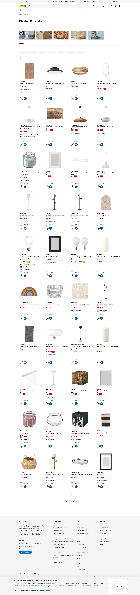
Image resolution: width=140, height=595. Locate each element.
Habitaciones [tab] (35, 10)
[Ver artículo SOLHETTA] (82, 244)
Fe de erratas (56, 560)
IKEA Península (79, 561)
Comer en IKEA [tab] (100, 10)
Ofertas (20, 14)
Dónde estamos (80, 527)
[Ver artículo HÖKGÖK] (31, 160)
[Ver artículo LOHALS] (31, 71)
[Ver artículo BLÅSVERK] (108, 114)
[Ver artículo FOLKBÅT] (82, 202)
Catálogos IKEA (80, 536)
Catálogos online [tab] (45, 10)
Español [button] (117, 1)
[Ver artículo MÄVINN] (108, 419)
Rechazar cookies (118, 591)
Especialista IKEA (103, 533)
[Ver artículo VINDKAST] (57, 378)
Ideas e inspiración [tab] (65, 10)
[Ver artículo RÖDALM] (108, 461)
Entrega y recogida (103, 527)
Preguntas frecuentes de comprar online (63, 541)
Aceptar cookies (117, 581)
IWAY (77, 566)
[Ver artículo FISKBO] (57, 160)
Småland (101, 544)
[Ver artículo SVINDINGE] (108, 202)
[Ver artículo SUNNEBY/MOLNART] (82, 334)
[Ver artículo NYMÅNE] (31, 114)
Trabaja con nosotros (81, 530)
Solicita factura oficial (58, 533)
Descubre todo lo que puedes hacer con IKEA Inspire (31, 530)
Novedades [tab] (55, 10)
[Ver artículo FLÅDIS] (31, 461)
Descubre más (22, 548)
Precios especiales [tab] (77, 10)
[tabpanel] (70, 276)
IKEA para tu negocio (57, 1)
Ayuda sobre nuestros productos (61, 536)
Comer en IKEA (66, 1)
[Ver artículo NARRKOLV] (82, 114)
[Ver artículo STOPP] (31, 378)
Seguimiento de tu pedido (59, 527)
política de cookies (44, 590)
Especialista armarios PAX (105, 536)
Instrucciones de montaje (59, 550)
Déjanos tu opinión (58, 562)
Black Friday (79, 564)
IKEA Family (50, 1)
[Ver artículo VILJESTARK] (57, 419)
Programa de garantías (58, 547)
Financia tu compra (104, 541)
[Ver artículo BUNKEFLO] (108, 160)
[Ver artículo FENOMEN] (108, 244)
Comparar (25, 95)
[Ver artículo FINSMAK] (57, 291)
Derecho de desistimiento (59, 544)
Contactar (93, 1)
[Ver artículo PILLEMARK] (31, 291)
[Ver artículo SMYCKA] (57, 461)
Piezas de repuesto (58, 552)
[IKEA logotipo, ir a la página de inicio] (22, 6)
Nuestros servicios (103, 525)
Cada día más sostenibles (82, 550)
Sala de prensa (79, 558)
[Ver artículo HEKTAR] (57, 202)
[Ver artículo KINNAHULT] (31, 202)
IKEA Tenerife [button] (24, 1)
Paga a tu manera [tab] (89, 10)
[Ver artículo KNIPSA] (82, 378)
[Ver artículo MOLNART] (57, 334)
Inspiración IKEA (80, 538)
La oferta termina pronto (37, 58)
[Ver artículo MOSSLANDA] (82, 160)
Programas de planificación (105, 538)
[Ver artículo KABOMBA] (57, 71)
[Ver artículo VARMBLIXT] (108, 71)
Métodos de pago (57, 530)
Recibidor (26, 14)
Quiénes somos (80, 525)
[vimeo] (31, 574)
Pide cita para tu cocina (75, 1)
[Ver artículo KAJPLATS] (31, 244)
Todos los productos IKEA (82, 533)
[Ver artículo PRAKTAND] (82, 461)
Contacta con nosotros (59, 525)
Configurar (117, 586)
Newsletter (79, 555)
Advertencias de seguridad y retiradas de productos (63, 556)
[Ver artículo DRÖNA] (82, 419)
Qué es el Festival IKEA (81, 569)
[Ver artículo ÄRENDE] (82, 291)
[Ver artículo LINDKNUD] (31, 334)
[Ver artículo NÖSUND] (82, 71)
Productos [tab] (24, 10)
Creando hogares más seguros (83, 552)
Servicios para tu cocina (105, 530)
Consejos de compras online (60, 538)
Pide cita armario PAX (85, 1)
